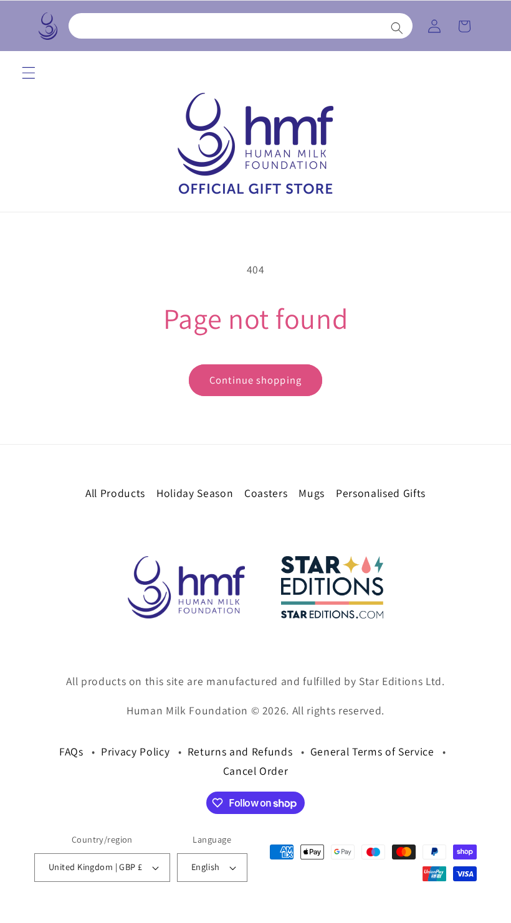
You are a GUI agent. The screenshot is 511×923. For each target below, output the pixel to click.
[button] (241, 26)
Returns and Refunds (240, 751)
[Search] (397, 28)
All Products (115, 493)
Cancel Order (256, 771)
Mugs (311, 493)
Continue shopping (255, 380)
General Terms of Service (372, 751)
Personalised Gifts (381, 493)
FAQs (71, 751)
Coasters (265, 493)
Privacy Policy (135, 751)
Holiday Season (194, 493)
